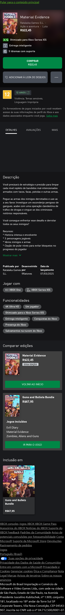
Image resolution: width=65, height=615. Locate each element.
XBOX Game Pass (46, 524)
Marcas (11, 575)
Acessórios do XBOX (13, 528)
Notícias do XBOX (37, 528)
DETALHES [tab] (11, 130)
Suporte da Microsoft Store (29, 541)
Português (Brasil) (11, 554)
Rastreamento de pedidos (16, 545)
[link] (19, 490)
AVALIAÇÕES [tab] (33, 130)
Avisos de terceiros (29, 575)
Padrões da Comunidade (35, 532)
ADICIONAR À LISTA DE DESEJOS (27, 77)
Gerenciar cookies (22, 571)
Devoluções (54, 541)
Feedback (14, 532)
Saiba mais (52, 115)
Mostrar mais (10, 255)
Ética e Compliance (45, 571)
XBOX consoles (9, 524)
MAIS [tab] (55, 130)
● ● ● (56, 77)
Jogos (3, 549)
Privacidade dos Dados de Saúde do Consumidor (30, 562)
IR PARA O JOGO (32, 444)
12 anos (21, 92)
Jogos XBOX (27, 524)
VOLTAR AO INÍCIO (32, 384)
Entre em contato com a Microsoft (21, 567)
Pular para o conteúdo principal (19, 2)
